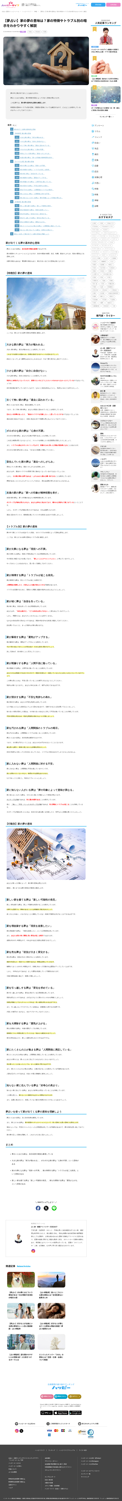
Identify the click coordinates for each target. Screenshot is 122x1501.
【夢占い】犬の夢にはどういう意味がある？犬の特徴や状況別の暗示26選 (21, 1295)
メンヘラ (96, 255)
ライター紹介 (83, 1450)
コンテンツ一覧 (85, 1474)
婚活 (96, 154)
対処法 (102, 271)
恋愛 (96, 166)
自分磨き (96, 299)
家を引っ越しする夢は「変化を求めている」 (33, 217)
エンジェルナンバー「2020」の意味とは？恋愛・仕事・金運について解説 (51, 1357)
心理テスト (96, 274)
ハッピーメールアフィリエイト (90, 1471)
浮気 (103, 283)
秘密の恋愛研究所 (113, 293)
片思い (97, 183)
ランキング (113, 255)
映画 (111, 280)
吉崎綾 (102, 264)
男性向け (115, 290)
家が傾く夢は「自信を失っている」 (30, 173)
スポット (96, 239)
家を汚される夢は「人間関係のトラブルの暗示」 (35, 189)
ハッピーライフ (26, 11)
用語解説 (110, 287)
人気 (106, 258)
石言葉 (102, 293)
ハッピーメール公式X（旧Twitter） (91, 1458)
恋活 (96, 171)
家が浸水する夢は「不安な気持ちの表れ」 (32, 185)
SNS (102, 223)
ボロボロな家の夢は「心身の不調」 (30, 149)
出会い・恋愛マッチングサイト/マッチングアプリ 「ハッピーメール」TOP (24, 1459)
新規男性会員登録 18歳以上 (17, 1482)
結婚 (95, 296)
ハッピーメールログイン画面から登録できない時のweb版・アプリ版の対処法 (105, 51)
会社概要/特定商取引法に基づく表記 (56, 1464)
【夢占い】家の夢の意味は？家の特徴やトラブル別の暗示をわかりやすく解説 (63, 11)
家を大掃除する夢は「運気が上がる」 (31, 221)
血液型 (113, 299)
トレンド (98, 137)
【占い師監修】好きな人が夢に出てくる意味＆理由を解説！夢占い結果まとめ (51, 1326)
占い (112, 261)
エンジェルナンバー (110, 233)
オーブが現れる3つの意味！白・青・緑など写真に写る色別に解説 (105, 109)
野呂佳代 (106, 306)
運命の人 (110, 302)
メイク (106, 252)
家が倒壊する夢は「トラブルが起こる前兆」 (33, 169)
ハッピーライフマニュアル (67, 1450)
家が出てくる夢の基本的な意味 (23, 129)
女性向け (112, 268)
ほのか (106, 229)
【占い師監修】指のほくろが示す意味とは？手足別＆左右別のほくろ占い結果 (105, 80)
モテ (104, 255)
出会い (95, 47)
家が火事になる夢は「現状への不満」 (31, 165)
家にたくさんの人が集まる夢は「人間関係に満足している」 (38, 225)
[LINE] (54, 1208)
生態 (102, 287)
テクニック (106, 239)
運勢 (102, 302)
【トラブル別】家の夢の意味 (22, 161)
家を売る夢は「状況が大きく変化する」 (32, 213)
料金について (13, 1469)
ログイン (74, 1396)
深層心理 (98, 177)
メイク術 (115, 252)
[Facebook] (38, 1208)
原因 (95, 264)
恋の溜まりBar (108, 274)
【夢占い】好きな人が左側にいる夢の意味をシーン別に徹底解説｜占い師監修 (21, 1326)
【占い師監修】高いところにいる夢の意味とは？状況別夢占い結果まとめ (51, 1295)
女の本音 (103, 268)
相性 (95, 293)
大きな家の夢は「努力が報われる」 (30, 137)
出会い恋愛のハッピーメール (10, 11)
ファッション (109, 248)
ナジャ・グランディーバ (100, 242)
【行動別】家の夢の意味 (21, 201)
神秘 (35, 11)
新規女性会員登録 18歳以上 (17, 1479)
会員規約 (47, 1458)
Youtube (96, 226)
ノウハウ (96, 245)
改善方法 (96, 280)
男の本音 (96, 290)
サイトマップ (85, 1477)
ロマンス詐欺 (97, 258)
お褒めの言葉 (49, 1483)
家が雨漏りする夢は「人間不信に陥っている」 (34, 181)
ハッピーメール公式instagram (90, 1461)
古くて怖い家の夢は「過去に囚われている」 (33, 145)
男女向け (38, 31)
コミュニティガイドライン (53, 1470)
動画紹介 (104, 261)
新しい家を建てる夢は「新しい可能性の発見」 (34, 205)
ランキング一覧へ (106, 116)
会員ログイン (13, 1485)
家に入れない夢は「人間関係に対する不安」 (33, 193)
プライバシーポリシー (51, 1461)
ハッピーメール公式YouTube (89, 1464)
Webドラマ (111, 223)
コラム (97, 131)
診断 (45, 31)
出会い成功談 (49, 1480)
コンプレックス (114, 236)
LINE (95, 223)
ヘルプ (11, 1488)
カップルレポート (50, 1477)
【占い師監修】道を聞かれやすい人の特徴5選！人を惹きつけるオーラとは (21, 1357)
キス (95, 236)
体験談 (114, 258)
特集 (96, 194)
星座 (104, 280)
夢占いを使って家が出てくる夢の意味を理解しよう (30, 233)
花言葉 (104, 299)
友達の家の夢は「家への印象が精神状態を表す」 (35, 157)
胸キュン (103, 296)
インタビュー (97, 233)
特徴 (96, 189)
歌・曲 (95, 283)
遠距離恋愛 (96, 306)
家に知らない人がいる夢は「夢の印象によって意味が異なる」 (39, 197)
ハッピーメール (107, 245)
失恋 (96, 148)
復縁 (110, 271)
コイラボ (103, 236)
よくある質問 (13, 1472)
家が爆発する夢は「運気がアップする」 (32, 177)
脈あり (112, 296)
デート (115, 239)
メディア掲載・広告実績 (52, 1486)
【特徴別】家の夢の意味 (21, 133)
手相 (109, 277)
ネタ (112, 242)
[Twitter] (46, 1208)
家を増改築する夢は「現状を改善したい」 (32, 209)
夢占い (30, 31)
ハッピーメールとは (14, 1463)
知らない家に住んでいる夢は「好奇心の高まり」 (35, 229)
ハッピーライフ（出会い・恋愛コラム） (57, 1489)
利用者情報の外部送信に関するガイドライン (58, 1467)
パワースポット (97, 248)
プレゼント (96, 252)
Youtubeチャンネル (108, 226)
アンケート (99, 125)
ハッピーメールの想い (15, 1466)
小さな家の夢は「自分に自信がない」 (31, 141)
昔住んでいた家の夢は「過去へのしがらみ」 (33, 153)
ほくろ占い (96, 229)
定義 (96, 160)
